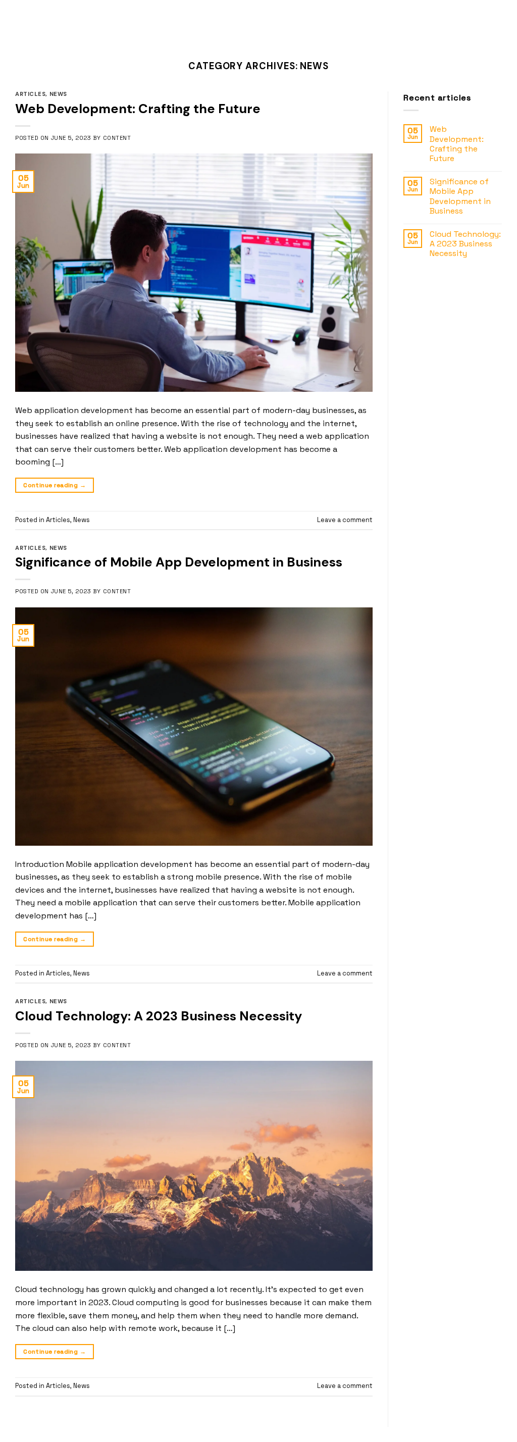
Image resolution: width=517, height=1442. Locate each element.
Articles (30, 93)
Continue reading (54, 485)
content (117, 137)
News (58, 93)
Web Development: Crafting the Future (138, 108)
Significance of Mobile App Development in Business (178, 562)
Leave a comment (345, 520)
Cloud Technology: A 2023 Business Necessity (158, 1016)
